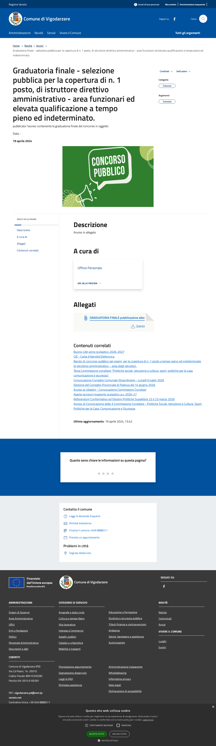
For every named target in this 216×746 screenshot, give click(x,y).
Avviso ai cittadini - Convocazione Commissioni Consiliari (110, 389)
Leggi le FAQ (66, 679)
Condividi (165, 71)
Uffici (12, 625)
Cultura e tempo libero (71, 618)
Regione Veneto (18, 4)
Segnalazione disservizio (73, 673)
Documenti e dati (18, 649)
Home (16, 46)
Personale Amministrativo (24, 643)
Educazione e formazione (123, 612)
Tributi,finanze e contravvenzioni (127, 624)
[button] (86, 725)
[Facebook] (173, 18)
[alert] (108, 725)
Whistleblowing (117, 673)
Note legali (115, 685)
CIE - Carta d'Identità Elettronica (94, 356)
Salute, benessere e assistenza (126, 637)
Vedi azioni (181, 71)
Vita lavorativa (67, 625)
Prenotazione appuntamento (75, 667)
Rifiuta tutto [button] (120, 734)
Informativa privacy (120, 679)
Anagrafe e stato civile (71, 612)
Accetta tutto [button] (96, 734)
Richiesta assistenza (70, 685)
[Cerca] (203, 19)
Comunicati (165, 618)
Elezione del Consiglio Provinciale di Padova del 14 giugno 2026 (114, 385)
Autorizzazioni (117, 643)
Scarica (140, 326)
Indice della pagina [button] (26, 219)
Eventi (162, 647)
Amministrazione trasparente (125, 667)
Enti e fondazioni (18, 631)
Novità (28, 46)
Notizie (163, 612)
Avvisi (39, 46)
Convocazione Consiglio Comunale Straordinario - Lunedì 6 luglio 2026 (119, 380)
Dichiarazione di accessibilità (125, 691)
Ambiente (114, 630)
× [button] (213, 707)
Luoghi (162, 641)
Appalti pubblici (67, 637)
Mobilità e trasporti (70, 649)
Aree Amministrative (21, 618)
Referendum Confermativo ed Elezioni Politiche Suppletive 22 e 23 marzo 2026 (124, 399)
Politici (13, 637)
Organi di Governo (19, 612)
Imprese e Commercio (71, 631)
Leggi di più (148, 719)
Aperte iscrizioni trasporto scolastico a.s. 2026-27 (105, 394)
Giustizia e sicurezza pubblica (125, 618)
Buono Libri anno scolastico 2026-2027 (99, 352)
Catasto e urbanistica (71, 643)
